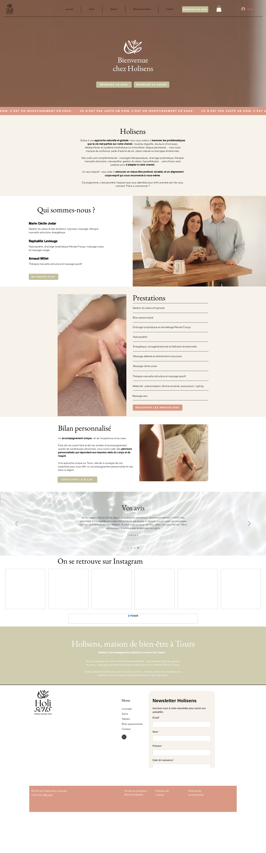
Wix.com (48, 794)
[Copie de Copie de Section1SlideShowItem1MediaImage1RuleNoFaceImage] (138, 547)
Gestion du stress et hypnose (149, 307)
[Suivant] (249, 523)
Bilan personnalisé (143, 317)
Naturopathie (140, 336)
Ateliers (126, 718)
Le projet (126, 708)
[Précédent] (16, 523)
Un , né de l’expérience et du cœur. (92, 438)
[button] (219, 9)
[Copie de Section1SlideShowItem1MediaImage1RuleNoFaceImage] (131, 547)
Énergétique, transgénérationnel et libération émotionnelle (165, 346)
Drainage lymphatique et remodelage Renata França (162, 327)
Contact (126, 729)
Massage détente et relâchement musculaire (157, 356)
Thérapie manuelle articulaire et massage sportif (159, 376)
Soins (125, 713)
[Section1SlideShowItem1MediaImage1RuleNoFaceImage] (127, 547)
